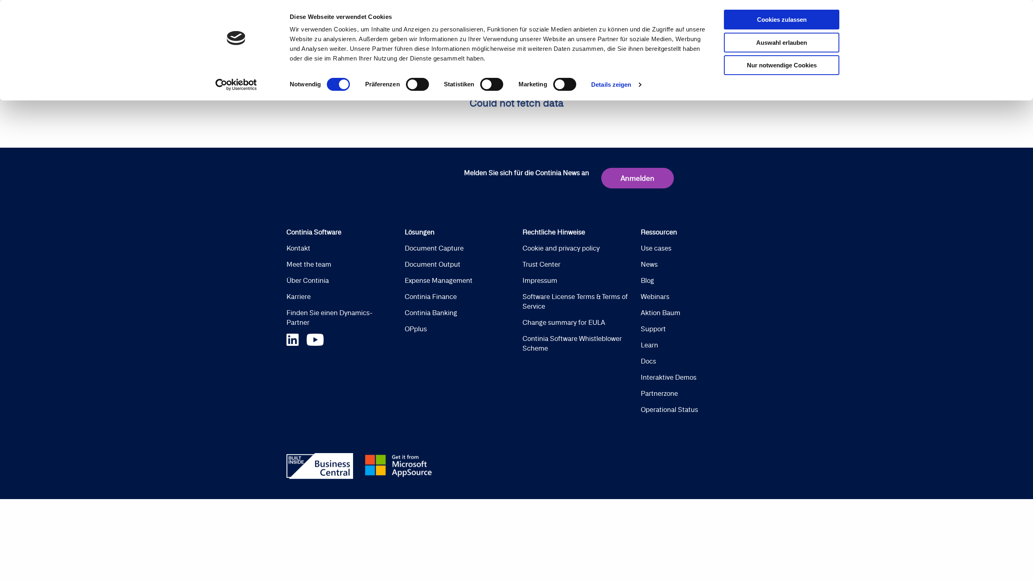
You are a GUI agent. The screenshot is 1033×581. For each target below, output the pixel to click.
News (649, 264)
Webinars (655, 297)
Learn (649, 345)
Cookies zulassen (782, 19)
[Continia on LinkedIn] (296, 338)
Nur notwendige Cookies (782, 65)
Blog (647, 280)
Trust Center (541, 264)
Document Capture (434, 248)
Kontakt (298, 248)
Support (653, 329)
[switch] (417, 84)
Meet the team (308, 264)
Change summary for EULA (564, 322)
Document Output (432, 264)
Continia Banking (431, 313)
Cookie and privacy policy (561, 248)
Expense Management (439, 280)
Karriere (298, 297)
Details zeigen (611, 84)
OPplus (416, 329)
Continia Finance (431, 297)
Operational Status (669, 409)
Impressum (540, 280)
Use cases (656, 248)
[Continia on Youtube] (315, 338)
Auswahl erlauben (781, 42)
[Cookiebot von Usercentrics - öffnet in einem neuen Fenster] (236, 85)
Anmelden (638, 178)
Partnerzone (659, 393)
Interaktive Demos (668, 377)
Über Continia (307, 280)
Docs (648, 361)
